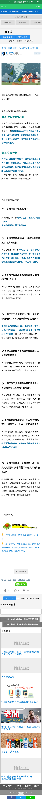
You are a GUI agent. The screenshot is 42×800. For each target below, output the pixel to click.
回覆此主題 (22, 37)
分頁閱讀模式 (21, 571)
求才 (27, 792)
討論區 (36, 786)
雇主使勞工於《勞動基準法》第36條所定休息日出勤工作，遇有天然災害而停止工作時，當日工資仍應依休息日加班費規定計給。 (21, 547)
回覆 (27, 590)
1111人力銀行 (7, 786)
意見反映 (28, 786)
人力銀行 (12, 792)
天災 (14, 580)
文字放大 (37, 53)
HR (5, 580)
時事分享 (22, 22)
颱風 (28, 580)
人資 (9, 580)
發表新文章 (7, 37)
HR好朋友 (7, 22)
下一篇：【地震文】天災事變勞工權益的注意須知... (21, 625)
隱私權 (19, 786)
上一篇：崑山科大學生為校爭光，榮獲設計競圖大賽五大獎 (21, 620)
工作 (31, 792)
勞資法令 (21, 580)
